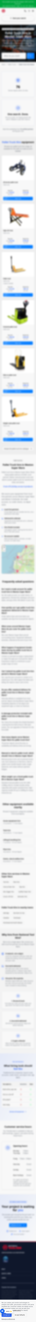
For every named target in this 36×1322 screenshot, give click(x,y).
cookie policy (17, 1310)
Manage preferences (8, 1319)
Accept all (6, 1315)
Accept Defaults (20, 1315)
